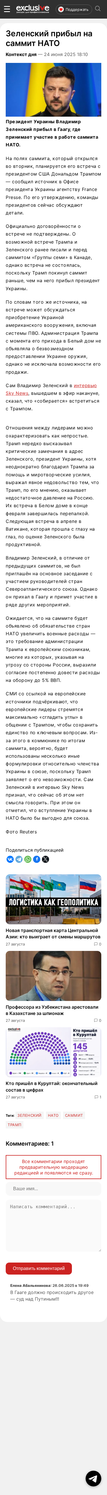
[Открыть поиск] (98, 9)
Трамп (14, 1124)
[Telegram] (19, 859)
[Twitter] (45, 859)
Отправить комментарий (39, 1268)
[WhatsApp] (27, 859)
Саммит (74, 1115)
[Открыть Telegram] (93, 1478)
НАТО (53, 1115)
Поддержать (77, 9)
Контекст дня (21, 54)
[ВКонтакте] (10, 859)
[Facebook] (36, 859)
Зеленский (29, 1115)
